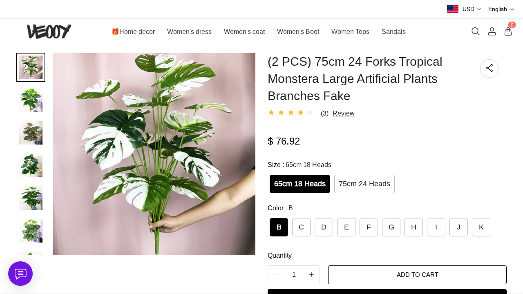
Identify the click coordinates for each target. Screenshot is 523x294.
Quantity (280, 255)
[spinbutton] (294, 274)
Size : (299, 164)
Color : (280, 208)
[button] (472, 9)
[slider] (292, 113)
